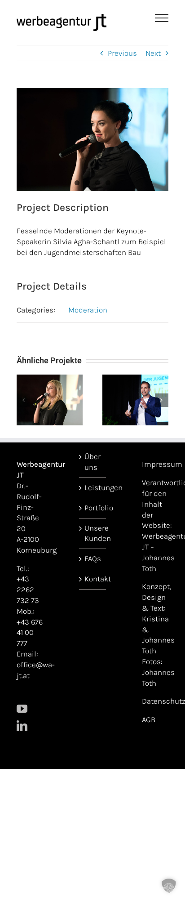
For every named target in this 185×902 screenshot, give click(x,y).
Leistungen (92, 487)
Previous (122, 53)
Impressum (162, 464)
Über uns (92, 462)
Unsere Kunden (92, 533)
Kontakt (92, 578)
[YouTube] (22, 708)
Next (153, 53)
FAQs (92, 558)
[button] (23, 400)
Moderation (87, 309)
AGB (148, 719)
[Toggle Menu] (161, 18)
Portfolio (92, 507)
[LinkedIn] (22, 725)
